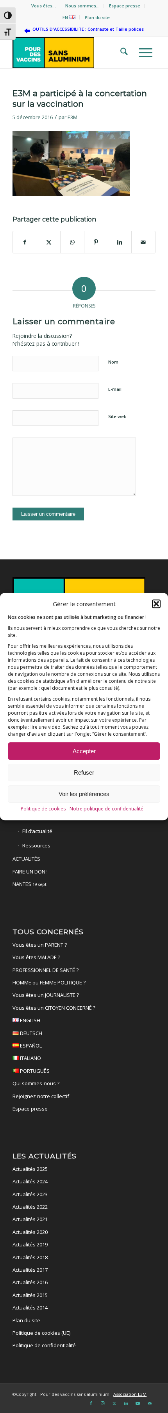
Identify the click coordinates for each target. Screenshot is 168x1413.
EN (66, 17)
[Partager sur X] (49, 242)
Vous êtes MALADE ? (36, 957)
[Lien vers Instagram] (103, 1403)
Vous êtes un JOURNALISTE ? (46, 994)
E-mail (115, 389)
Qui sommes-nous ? (36, 1083)
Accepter (84, 751)
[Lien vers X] (114, 1403)
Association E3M (130, 1394)
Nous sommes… (82, 6)
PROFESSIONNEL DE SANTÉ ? (46, 970)
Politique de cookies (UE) (41, 1332)
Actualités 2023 (30, 1194)
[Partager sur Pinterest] (96, 242)
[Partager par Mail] (143, 242)
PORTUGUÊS (34, 1070)
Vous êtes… (43, 6)
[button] (156, 604)
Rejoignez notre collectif (41, 1096)
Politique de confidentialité (44, 1345)
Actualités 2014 (30, 1307)
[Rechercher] (122, 52)
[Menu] (143, 52)
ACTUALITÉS (26, 858)
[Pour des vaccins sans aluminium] (70, 52)
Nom (113, 362)
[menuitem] (43, 6)
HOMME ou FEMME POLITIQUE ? (49, 982)
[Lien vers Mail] (149, 1403)
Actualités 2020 (30, 1231)
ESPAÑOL (30, 1045)
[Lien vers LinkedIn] (126, 1403)
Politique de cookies (43, 808)
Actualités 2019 (30, 1244)
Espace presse (124, 6)
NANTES (29, 884)
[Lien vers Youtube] (138, 1403)
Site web (117, 416)
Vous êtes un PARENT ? (40, 944)
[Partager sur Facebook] (25, 242)
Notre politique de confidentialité (106, 808)
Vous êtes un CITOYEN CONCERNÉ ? (54, 1007)
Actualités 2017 (30, 1269)
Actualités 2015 (30, 1295)
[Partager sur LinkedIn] (120, 242)
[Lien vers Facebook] (91, 1403)
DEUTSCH (30, 1033)
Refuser (84, 772)
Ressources (36, 845)
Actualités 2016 (30, 1282)
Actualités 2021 (30, 1219)
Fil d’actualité (37, 831)
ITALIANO (30, 1058)
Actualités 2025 (30, 1168)
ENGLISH (29, 1020)
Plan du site (97, 17)
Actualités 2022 (30, 1206)
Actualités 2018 (30, 1257)
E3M (72, 117)
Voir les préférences (84, 794)
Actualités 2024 (30, 1181)
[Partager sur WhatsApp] (72, 242)
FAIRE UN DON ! (30, 871)
